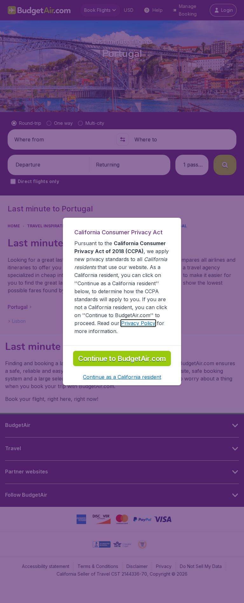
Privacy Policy (138, 323)
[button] (122, 377)
